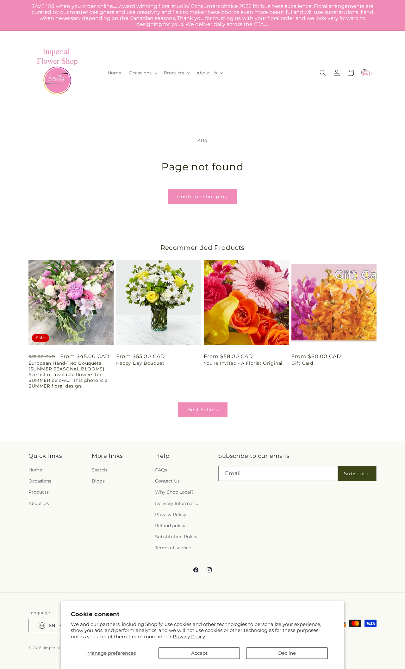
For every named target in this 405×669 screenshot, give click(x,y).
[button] (142, 72)
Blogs (98, 481)
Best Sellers (202, 410)
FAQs (161, 470)
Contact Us (167, 481)
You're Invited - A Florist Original (243, 363)
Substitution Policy (176, 537)
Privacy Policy (189, 637)
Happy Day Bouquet (140, 363)
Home (35, 470)
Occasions (39, 481)
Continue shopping (202, 196)
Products (38, 492)
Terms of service (173, 548)
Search (99, 470)
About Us (38, 503)
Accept (199, 653)
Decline (287, 653)
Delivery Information (178, 503)
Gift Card (302, 363)
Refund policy (170, 525)
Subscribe (357, 473)
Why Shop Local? (174, 492)
